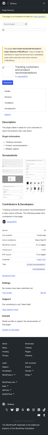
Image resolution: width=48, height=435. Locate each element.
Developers (6, 371)
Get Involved (30, 363)
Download (8, 82)
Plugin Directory (8, 10)
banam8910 (23, 76)
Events (28, 367)
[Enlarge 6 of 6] (43, 184)
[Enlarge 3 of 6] (20, 178)
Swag (28, 375)
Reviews (8, 97)
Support (7, 114)
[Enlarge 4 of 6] (20, 188)
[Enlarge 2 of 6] (20, 172)
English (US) (41, 259)
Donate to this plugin (10, 330)
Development (10, 108)
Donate (29, 371)
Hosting (5, 351)
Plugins (28, 351)
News (4, 348)
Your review (7, 293)
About (4, 344)
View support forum (10, 309)
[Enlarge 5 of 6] (43, 162)
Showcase (29, 344)
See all (43, 293)
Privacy (5, 355)
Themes (28, 348)
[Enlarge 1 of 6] (20, 162)
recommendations (39, 269)
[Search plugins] (26, 24)
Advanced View (8, 276)
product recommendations (36, 264)
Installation (9, 103)
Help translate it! (40, 17)
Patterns (28, 355)
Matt (5, 386)
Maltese (10, 404)
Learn (4, 363)
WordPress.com (9, 382)
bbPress (6, 390)
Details (7, 91)
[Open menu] (44, 3)
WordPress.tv (9, 375)
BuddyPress (8, 394)
